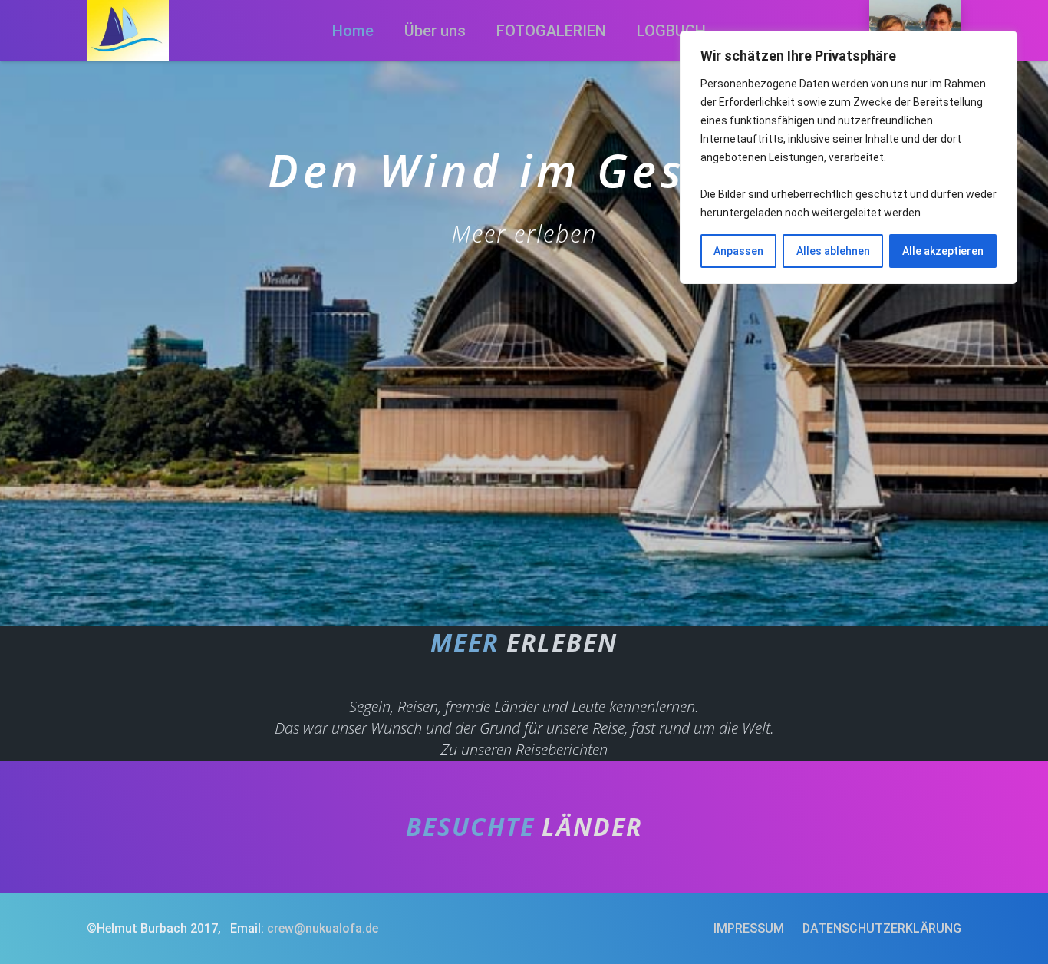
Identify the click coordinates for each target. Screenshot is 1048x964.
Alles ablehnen (833, 251)
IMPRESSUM (748, 928)
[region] (848, 157)
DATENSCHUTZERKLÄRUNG (881, 928)
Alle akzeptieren (943, 251)
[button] (620, 30)
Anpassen (738, 251)
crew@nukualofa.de (322, 928)
